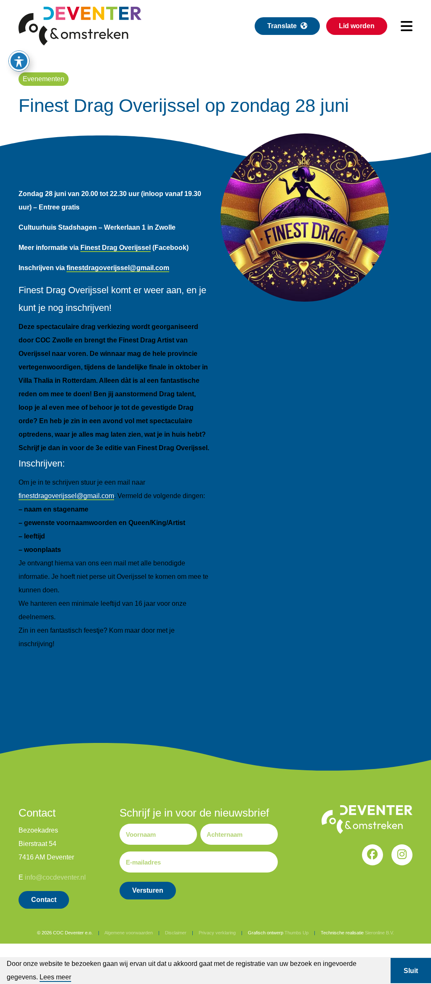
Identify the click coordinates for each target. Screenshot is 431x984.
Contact (43, 899)
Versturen (147, 890)
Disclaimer (175, 932)
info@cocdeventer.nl (55, 877)
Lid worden (357, 25)
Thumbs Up (297, 932)
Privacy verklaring (217, 932)
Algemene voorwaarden (128, 932)
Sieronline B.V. (379, 932)
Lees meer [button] (55, 977)
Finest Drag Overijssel (115, 247)
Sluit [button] (411, 970)
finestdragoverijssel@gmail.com (118, 267)
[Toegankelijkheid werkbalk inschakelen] (19, 61)
